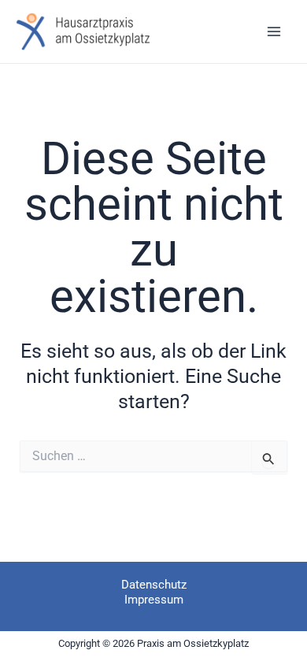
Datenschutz (154, 585)
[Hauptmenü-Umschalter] (273, 32)
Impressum (153, 600)
